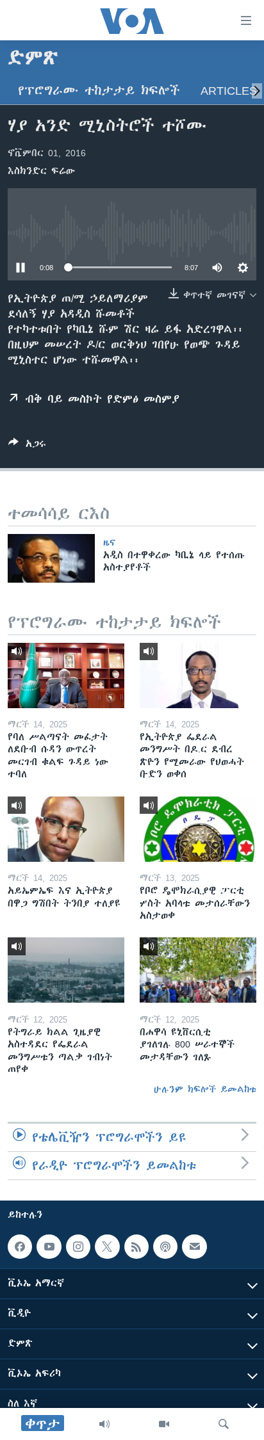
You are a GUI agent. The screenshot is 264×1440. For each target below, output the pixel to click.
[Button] (27, 446)
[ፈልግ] (223, 1424)
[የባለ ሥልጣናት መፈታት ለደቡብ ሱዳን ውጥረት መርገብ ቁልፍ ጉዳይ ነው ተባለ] (66, 675)
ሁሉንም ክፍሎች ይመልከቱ (205, 1089)
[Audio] (104, 1424)
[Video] (164, 1424)
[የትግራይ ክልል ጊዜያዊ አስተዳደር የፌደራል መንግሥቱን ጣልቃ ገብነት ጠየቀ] (66, 970)
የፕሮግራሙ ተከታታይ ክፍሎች (99, 90)
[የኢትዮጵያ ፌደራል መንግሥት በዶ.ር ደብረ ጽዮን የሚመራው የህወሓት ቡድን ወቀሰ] (198, 675)
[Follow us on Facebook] (20, 1246)
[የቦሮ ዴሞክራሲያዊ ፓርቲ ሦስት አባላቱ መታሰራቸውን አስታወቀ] (198, 829)
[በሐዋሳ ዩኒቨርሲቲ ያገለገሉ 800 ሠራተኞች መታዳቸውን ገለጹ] (198, 970)
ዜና (109, 542)
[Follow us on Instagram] (78, 1246)
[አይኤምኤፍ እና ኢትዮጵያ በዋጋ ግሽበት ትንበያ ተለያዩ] (66, 829)
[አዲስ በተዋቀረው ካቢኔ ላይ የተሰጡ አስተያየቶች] (51, 558)
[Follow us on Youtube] (49, 1246)
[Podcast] (165, 1246)
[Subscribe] (194, 1246)
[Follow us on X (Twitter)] (107, 1246)
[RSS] (136, 1246)
